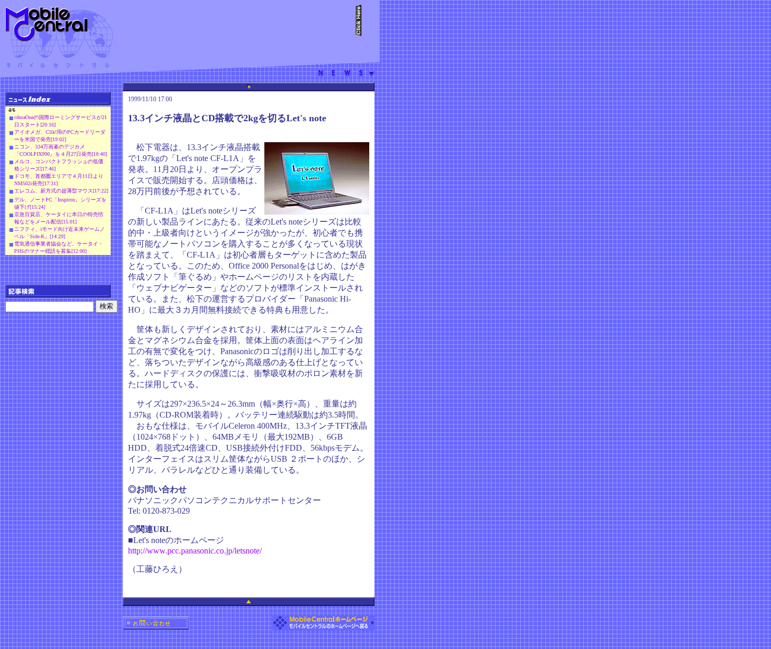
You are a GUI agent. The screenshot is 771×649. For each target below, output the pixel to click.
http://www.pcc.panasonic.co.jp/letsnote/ (195, 550)
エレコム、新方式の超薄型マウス (53, 191)
